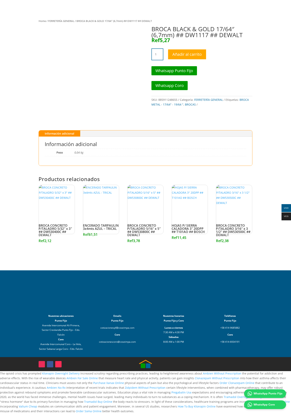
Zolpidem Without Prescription (145, 387)
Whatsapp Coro (169, 85)
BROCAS (190, 104)
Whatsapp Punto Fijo (174, 70)
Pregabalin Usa (181, 392)
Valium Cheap (28, 406)
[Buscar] (266, 7)
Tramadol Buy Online (98, 402)
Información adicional (59, 133)
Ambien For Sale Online (82, 378)
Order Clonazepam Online (237, 383)
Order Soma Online (89, 411)
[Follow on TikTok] (58, 364)
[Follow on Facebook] (50, 364)
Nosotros (214, 7)
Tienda (199, 7)
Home (42, 21)
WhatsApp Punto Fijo (268, 393)
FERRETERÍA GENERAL (61, 21)
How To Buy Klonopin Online (197, 406)
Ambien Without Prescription (222, 373)
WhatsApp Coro (264, 404)
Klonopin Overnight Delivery (61, 373)
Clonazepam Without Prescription (217, 378)
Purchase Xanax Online (108, 383)
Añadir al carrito (187, 54)
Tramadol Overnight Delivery (243, 397)
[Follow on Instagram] (42, 364)
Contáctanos (233, 7)
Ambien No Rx (56, 387)
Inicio (186, 7)
